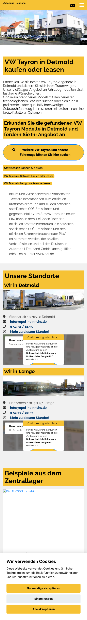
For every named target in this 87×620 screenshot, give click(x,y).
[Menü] (81, 5)
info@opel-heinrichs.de (28, 322)
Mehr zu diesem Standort (29, 332)
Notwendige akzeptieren (43, 588)
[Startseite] (14, 2)
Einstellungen (43, 598)
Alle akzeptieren (44, 609)
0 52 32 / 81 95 (21, 327)
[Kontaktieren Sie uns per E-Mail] (72, 5)
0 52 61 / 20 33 (21, 413)
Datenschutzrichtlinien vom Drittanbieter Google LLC (41, 355)
